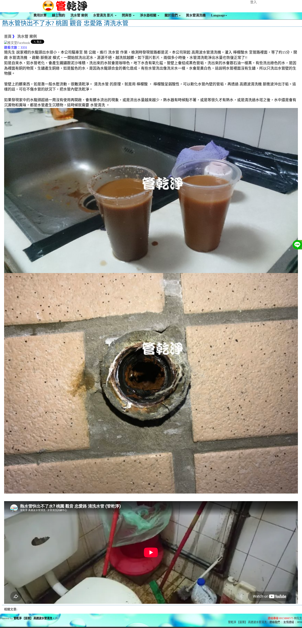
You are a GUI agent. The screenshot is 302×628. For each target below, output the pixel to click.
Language (218, 15)
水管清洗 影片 (103, 15)
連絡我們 (274, 622)
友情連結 (288, 622)
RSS (299, 622)
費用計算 (40, 15)
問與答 (127, 15)
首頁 (8, 36)
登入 (253, 2)
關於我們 (172, 15)
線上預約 (58, 15)
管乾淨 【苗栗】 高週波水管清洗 (33, 618)
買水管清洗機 (196, 15)
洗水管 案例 (79, 15)
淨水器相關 (148, 15)
